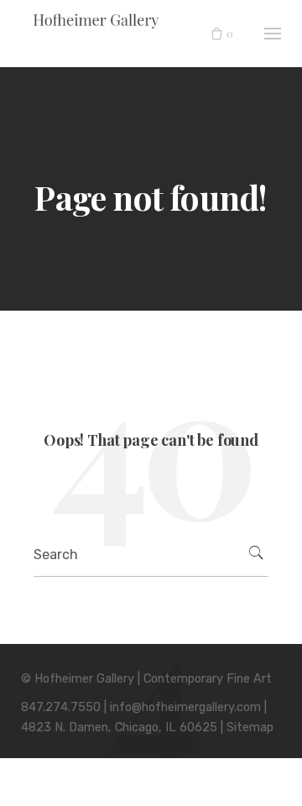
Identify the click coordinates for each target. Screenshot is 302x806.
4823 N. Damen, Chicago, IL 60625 (119, 727)
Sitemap (249, 727)
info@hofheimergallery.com (185, 707)
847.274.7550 (61, 707)
